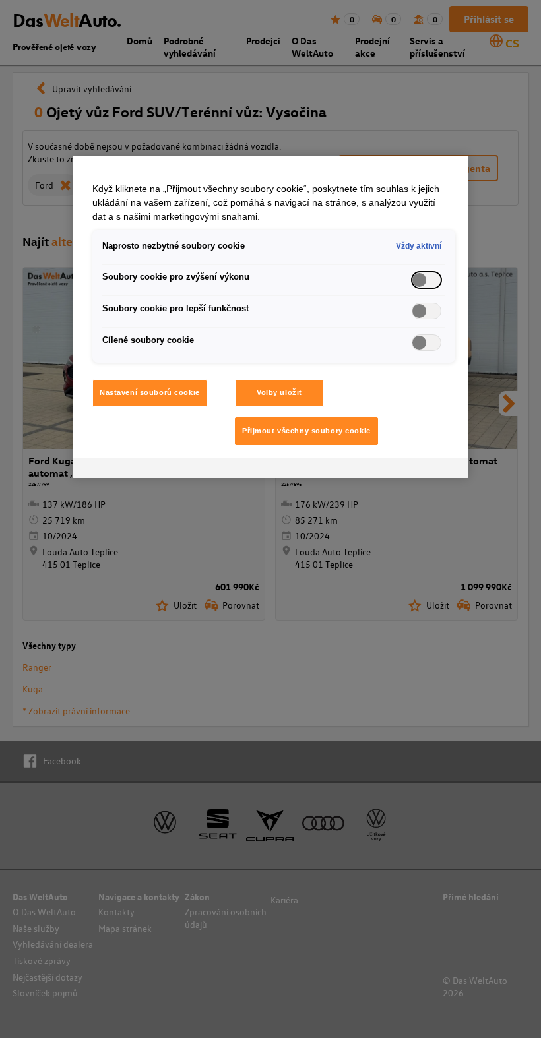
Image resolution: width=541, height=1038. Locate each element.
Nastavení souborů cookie (150, 392)
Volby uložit (279, 392)
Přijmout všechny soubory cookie (306, 431)
